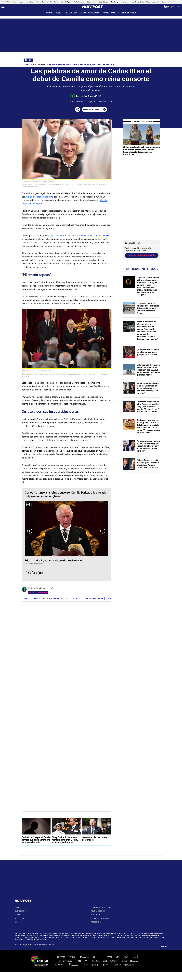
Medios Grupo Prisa (41, 965)
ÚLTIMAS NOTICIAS (128, 13)
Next (102, 531)
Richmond (61, 964)
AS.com (117, 957)
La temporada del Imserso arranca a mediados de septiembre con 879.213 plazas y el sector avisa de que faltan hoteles (148, 370)
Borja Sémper (104, 2)
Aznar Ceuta (30, 2)
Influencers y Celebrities (61, 65)
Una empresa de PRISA (41, 959)
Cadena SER (110, 957)
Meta (14, 2)
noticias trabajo (111, 13)
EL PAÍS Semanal (115, 960)
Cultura (93, 65)
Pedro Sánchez (79, 2)
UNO (80, 960)
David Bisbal (166, 2)
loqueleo (117, 964)
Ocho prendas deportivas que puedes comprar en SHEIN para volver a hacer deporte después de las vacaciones (141, 151)
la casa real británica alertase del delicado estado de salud (78, 235)
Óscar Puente (91, 2)
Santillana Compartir (99, 957)
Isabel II (36, 599)
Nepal (21, 2)
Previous (29, 531)
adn (126, 957)
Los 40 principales (74, 957)
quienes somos (20, 911)
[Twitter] (99, 96)
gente (26, 599)
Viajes (48, 65)
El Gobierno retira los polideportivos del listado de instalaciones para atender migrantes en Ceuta (148, 308)
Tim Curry (114, 2)
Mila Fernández (86, 96)
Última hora (166, 7)
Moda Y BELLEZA (103, 65)
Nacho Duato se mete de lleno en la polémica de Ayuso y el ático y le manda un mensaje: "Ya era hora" (147, 388)
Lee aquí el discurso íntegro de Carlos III (95, 838)
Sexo (112, 65)
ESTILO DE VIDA (78, 65)
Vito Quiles (54, 2)
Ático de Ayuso (66, 2)
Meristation (129, 964)
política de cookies (98, 911)
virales (68, 13)
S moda (106, 964)
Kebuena (133, 960)
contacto (19, 915)
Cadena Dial (106, 960)
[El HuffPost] (92, 7)
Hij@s (86, 65)
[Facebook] (28, 573)
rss (16, 922)
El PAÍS (62, 957)
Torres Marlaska (42, 2)
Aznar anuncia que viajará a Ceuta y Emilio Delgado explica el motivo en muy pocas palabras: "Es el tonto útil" (148, 446)
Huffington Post (66, 960)
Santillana (86, 957)
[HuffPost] (23, 900)
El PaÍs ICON (96, 964)
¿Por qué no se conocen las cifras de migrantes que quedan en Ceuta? (148, 352)
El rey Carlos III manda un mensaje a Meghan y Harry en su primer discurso (65, 840)
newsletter (19, 918)
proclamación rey (94, 599)
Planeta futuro (124, 960)
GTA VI (175, 2)
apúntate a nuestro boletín (142, 255)
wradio (87, 960)
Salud (26, 65)
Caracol (135, 957)
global (59, 13)
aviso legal (95, 915)
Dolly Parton (124, 2)
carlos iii (77, 599)
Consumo (41, 65)
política (49, 13)
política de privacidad (100, 918)
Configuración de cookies (101, 907)
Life (28, 60)
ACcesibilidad (96, 922)
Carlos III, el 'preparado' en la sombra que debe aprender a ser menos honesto (36, 840)
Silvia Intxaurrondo (152, 2)
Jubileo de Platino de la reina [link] (39, 196)
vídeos (83, 13)
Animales (32, 65)
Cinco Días (96, 960)
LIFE (76, 13)
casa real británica (52, 599)
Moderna (73, 964)
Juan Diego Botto (137, 2)
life (67, 599)
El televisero (94, 13)
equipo (17, 907)
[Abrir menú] (2, 6)
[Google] (95, 96)
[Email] (40, 573)
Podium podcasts (86, 964)
